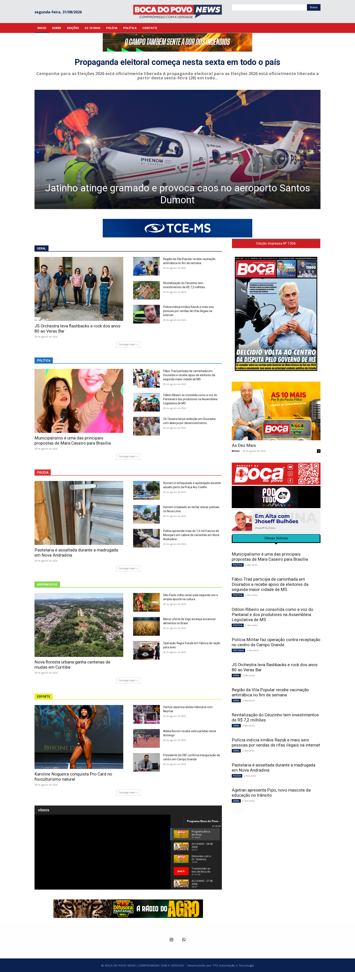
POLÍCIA (237, 775)
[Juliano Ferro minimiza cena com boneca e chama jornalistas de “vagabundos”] (177, 149)
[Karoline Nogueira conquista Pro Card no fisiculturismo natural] (79, 737)
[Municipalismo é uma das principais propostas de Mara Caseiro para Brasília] (79, 401)
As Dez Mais (244, 445)
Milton (236, 450)
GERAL (236, 675)
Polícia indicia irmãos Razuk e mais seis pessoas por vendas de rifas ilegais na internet (188, 311)
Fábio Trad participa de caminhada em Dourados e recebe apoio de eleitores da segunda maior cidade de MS (189, 375)
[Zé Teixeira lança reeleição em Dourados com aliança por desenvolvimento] (146, 426)
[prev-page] (234, 809)
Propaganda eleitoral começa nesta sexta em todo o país (177, 62)
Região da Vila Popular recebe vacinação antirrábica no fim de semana (270, 692)
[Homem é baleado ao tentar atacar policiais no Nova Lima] (146, 514)
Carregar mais (127, 344)
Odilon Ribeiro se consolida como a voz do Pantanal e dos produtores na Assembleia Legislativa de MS (190, 399)
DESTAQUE (238, 650)
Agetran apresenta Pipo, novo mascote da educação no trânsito (271, 793)
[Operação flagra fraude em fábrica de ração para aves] (146, 650)
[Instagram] (171, 940)
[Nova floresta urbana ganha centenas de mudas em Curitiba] (79, 625)
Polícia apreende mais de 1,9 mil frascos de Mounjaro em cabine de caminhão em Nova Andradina (191, 535)
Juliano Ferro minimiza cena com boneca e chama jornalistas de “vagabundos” (177, 194)
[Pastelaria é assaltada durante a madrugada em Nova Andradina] (79, 513)
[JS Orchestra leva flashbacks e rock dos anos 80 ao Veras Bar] (79, 289)
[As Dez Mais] (276, 411)
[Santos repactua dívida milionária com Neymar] (146, 714)
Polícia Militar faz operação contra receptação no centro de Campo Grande (276, 642)
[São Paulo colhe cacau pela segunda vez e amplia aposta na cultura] (146, 602)
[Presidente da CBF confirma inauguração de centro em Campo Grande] (146, 762)
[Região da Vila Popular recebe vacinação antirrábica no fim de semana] (146, 266)
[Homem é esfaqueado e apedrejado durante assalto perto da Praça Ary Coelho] (146, 490)
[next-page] (240, 809)
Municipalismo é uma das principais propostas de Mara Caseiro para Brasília (73, 441)
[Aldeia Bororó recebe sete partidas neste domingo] (146, 738)
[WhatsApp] (184, 940)
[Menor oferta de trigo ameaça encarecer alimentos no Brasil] (146, 626)
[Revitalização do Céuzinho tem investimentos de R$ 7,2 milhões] (146, 290)
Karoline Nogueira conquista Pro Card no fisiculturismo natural (73, 777)
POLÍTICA (237, 564)
